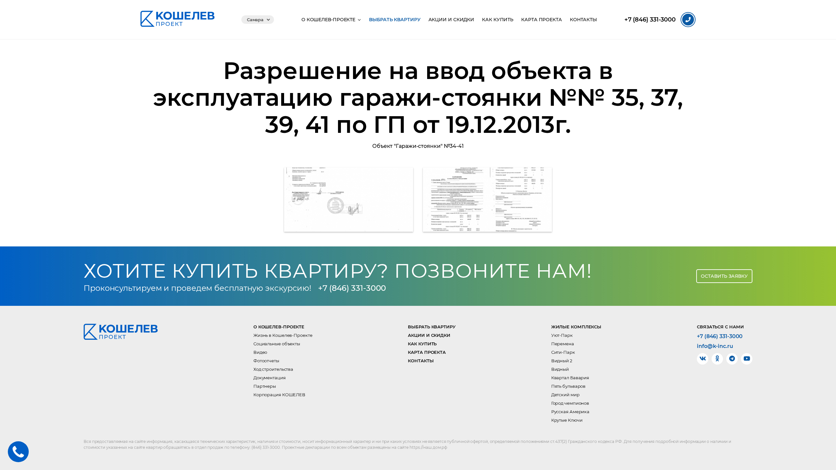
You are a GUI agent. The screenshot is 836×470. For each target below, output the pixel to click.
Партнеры (264, 386)
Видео (260, 352)
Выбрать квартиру (394, 19)
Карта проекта (541, 19)
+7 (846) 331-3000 (352, 288)
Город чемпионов (570, 403)
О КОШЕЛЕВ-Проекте (328, 19)
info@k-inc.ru (715, 346)
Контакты (583, 19)
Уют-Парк (562, 335)
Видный (560, 369)
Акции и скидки (451, 19)
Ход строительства (273, 369)
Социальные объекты (276, 343)
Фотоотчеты (266, 360)
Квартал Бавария (570, 377)
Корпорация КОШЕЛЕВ (279, 394)
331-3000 (650, 19)
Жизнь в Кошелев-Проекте (283, 335)
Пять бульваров (568, 386)
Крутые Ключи (567, 420)
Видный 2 (561, 360)
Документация (269, 377)
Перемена (562, 343)
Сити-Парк (563, 352)
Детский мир (565, 394)
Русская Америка (570, 411)
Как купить (497, 19)
